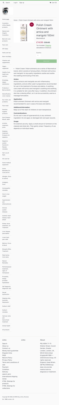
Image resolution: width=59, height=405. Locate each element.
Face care (5, 45)
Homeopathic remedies (6, 189)
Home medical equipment (6, 163)
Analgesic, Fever (5, 183)
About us (5, 346)
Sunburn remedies (5, 311)
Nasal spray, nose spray (5, 256)
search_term (6, 374)
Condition (5, 369)
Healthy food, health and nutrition (6, 74)
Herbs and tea (6, 52)
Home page (5, 19)
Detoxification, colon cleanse (6, 95)
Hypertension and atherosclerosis (6, 202)
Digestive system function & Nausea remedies (5, 145)
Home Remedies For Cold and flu (6, 170)
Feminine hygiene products (5, 111)
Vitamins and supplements (6, 61)
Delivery (5, 372)
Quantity (38, 52)
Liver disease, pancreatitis (6, 232)
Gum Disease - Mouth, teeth (6, 118)
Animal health (6, 326)
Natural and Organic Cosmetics (5, 33)
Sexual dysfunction (5, 293)
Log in (15, 2)
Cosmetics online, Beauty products (6, 25)
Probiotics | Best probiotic (6, 89)
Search (4, 343)
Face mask (5, 105)
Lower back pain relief (5, 238)
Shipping (48, 45)
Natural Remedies (5, 262)
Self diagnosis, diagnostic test (6, 287)
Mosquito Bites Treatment (6, 250)
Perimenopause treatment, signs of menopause (6, 270)
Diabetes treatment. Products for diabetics (6, 134)
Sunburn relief (6, 306)
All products (5, 329)
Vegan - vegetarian (5, 67)
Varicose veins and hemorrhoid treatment (6, 319)
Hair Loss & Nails (5, 154)
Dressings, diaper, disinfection (5, 82)
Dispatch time (7, 353)
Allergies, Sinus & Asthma (6, 177)
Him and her (5, 158)
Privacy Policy (7, 360)
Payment (5, 367)
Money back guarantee (10, 351)
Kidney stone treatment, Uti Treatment (6, 225)
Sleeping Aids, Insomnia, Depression (6, 300)
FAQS (4, 355)
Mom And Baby (6, 56)
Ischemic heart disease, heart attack (6, 217)
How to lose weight (5, 195)
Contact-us (6, 348)
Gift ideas (5, 48)
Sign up (21, 2)
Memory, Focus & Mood (6, 244)
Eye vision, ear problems (6, 101)
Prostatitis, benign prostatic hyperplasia (5, 279)
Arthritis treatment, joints (5, 125)
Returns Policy (7, 358)
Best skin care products (6, 40)
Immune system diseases (4, 210)
